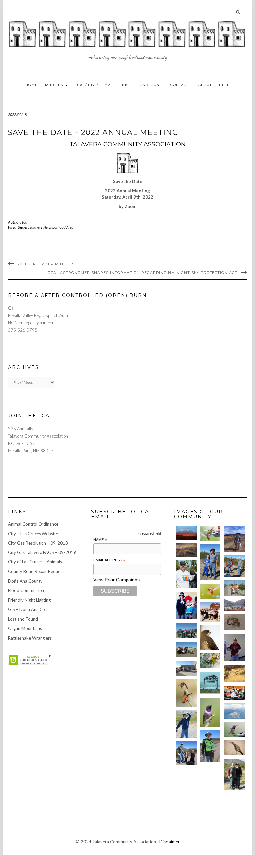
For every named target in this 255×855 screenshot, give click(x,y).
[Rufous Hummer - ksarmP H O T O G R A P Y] (210, 591)
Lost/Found (150, 85)
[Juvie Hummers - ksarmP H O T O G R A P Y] (210, 533)
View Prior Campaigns (116, 579)
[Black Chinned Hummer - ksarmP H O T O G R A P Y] (210, 712)
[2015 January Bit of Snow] (234, 711)
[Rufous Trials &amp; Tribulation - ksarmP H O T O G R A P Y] (186, 693)
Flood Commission (26, 590)
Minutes (54, 85)
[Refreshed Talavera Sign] (210, 683)
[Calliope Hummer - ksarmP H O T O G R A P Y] (234, 729)
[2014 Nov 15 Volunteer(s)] (210, 562)
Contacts (180, 85)
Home (31, 85)
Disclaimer (169, 841)
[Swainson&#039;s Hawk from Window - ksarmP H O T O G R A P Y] (210, 637)
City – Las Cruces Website (33, 533)
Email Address (109, 560)
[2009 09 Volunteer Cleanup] (186, 649)
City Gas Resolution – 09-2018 (38, 543)
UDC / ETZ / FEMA (93, 85)
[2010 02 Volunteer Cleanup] (186, 630)
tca (25, 222)
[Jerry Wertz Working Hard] (234, 539)
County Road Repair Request (36, 571)
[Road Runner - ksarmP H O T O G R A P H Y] (234, 747)
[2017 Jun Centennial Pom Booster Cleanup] (210, 612)
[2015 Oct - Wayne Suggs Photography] (186, 550)
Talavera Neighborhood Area (52, 227)
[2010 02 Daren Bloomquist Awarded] (234, 647)
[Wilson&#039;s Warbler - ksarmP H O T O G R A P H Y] (210, 660)
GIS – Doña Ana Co (26, 609)
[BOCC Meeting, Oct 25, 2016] (234, 693)
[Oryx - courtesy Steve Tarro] (234, 673)
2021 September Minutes (46, 264)
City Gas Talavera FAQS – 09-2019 (42, 552)
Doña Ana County (25, 581)
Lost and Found (23, 619)
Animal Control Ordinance (33, 524)
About (205, 85)
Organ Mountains (25, 628)
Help (224, 85)
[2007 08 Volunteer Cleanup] (234, 588)
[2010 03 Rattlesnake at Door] (234, 622)
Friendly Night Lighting (29, 600)
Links (124, 85)
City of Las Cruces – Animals (35, 561)
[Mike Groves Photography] (186, 533)
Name (100, 540)
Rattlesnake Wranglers (30, 638)
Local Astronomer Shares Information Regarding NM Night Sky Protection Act (141, 272)
